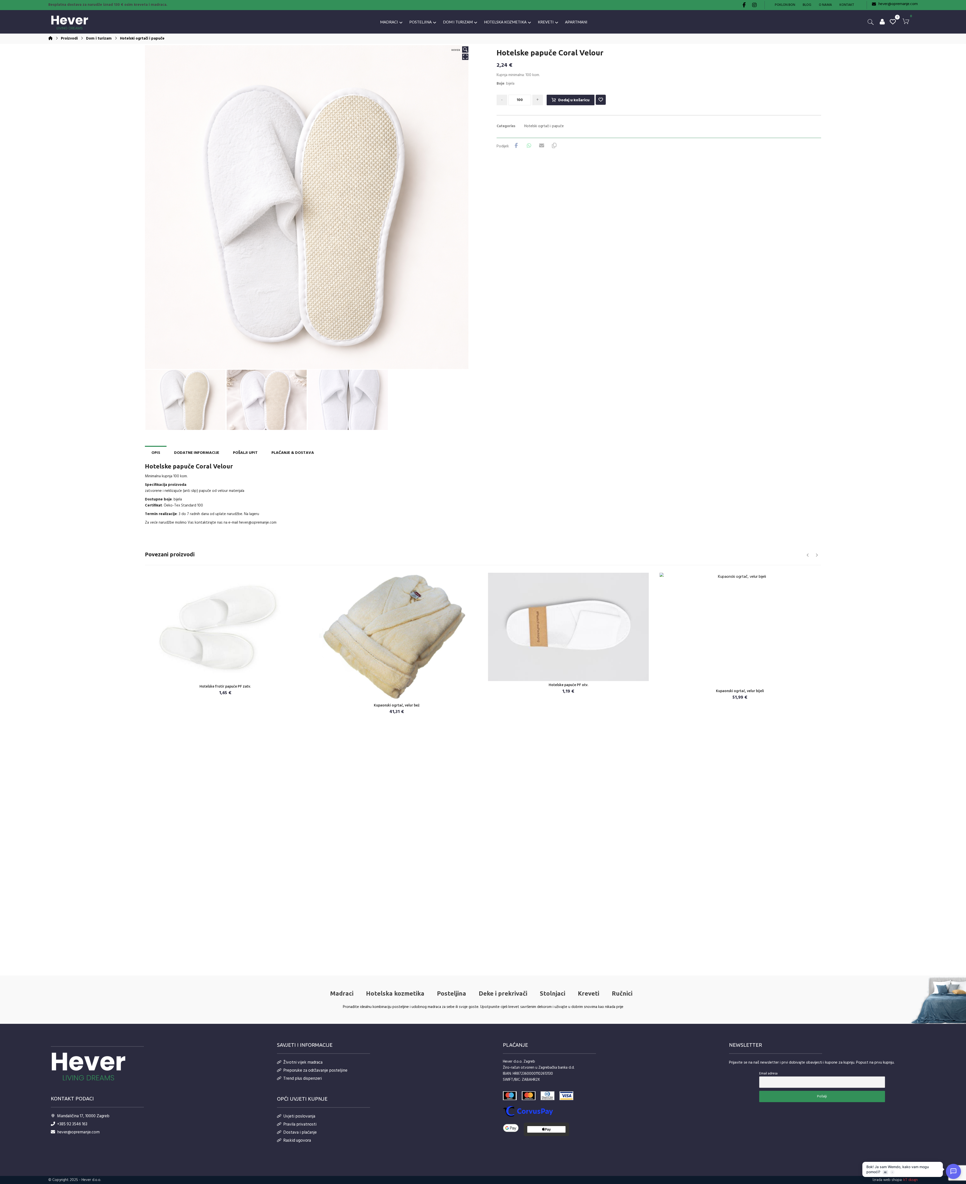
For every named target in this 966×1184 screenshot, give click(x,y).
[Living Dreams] (70, 22)
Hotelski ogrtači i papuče (544, 126)
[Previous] (808, 555)
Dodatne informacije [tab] (196, 453)
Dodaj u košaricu (573, 100)
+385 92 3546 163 (72, 1124)
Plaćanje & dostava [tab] (292, 453)
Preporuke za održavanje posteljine (315, 1070)
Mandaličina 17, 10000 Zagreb (83, 1116)
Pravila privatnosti (299, 1124)
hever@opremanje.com (257, 523)
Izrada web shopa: (887, 1180)
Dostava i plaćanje (300, 1132)
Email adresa (768, 1073)
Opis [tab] (155, 453)
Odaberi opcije (400, 696)
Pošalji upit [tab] (245, 453)
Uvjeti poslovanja (299, 1116)
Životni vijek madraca (303, 1062)
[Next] (816, 555)
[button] (744, 5)
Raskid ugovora (297, 1140)
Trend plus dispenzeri (302, 1078)
